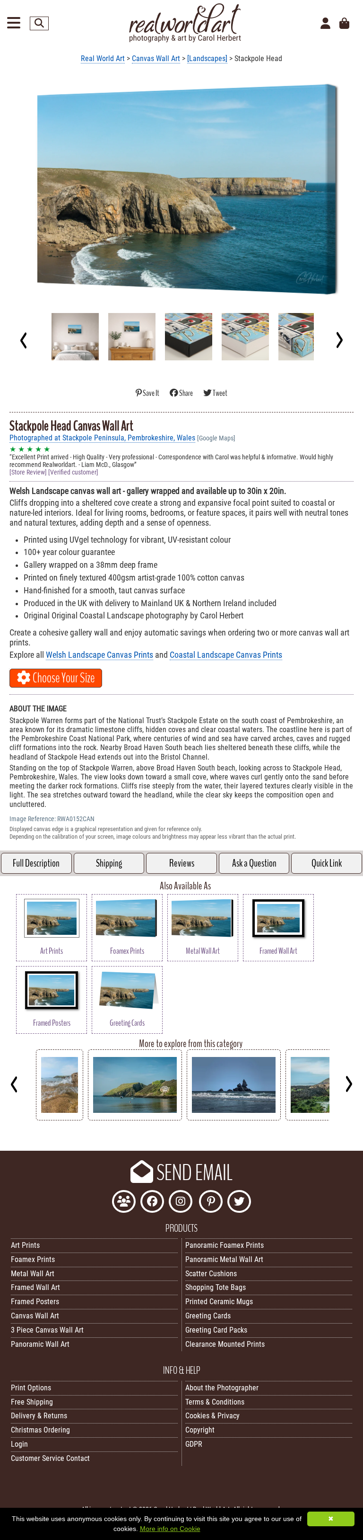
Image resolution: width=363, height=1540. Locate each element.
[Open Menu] (13, 23)
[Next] (339, 340)
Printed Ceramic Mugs (219, 1301)
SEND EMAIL (193, 1173)
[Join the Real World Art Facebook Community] (124, 1202)
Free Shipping (32, 1401)
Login (19, 1444)
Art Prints (25, 1245)
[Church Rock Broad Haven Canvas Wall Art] (233, 1117)
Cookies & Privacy (212, 1415)
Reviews (181, 863)
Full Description (36, 863)
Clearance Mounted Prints (225, 1344)
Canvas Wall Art (156, 58)
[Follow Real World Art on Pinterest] (211, 1202)
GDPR (193, 1444)
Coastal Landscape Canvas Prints (226, 655)
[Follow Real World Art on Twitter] (239, 1202)
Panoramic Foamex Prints (224, 1245)
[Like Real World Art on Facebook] (152, 1202)
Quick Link (326, 863)
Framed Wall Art (35, 1287)
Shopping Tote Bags (215, 1287)
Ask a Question (254, 863)
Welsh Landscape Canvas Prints (99, 655)
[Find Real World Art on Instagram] (180, 1202)
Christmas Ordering (40, 1429)
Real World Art (103, 58)
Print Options (31, 1387)
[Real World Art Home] (185, 40)
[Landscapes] (207, 58)
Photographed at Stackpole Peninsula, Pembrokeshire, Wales (102, 437)
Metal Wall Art (32, 1273)
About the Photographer (222, 1387)
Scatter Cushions (211, 1273)
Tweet (219, 393)
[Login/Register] (325, 23)
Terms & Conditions (214, 1401)
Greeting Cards (208, 1315)
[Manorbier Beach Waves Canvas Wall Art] (60, 1117)
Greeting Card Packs (216, 1329)
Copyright (200, 1429)
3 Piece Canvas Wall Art (47, 1329)
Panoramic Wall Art (40, 1344)
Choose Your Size (63, 678)
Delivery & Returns (39, 1415)
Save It (151, 393)
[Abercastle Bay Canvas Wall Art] (135, 1117)
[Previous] (24, 340)
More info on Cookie (170, 1528)
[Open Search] (39, 23)
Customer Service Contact (50, 1458)
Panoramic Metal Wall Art (224, 1259)
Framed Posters (35, 1301)
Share (186, 393)
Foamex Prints (33, 1259)
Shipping (109, 863)
